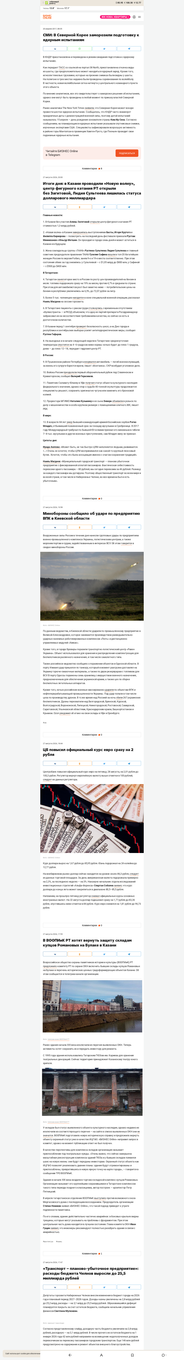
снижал (95, 896)
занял (60, 279)
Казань (59, 1242)
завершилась (80, 232)
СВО (45, 723)
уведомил (65, 713)
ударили (109, 689)
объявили (117, 401)
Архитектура (48, 1242)
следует (47, 779)
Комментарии (92, 168)
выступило (100, 1198)
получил (90, 382)
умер (70, 422)
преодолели (70, 372)
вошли (112, 254)
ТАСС (62, 67)
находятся (78, 297)
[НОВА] (114, 17)
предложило (50, 966)
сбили (119, 697)
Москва (60, 8)
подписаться (127, 153)
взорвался (90, 361)
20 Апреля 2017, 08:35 (52, 29)
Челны (46, 8)
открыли (95, 221)
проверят (81, 326)
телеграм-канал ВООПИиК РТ (58, 1039)
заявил (118, 885)
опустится (64, 344)
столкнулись (95, 308)
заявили (89, 108)
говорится (126, 543)
